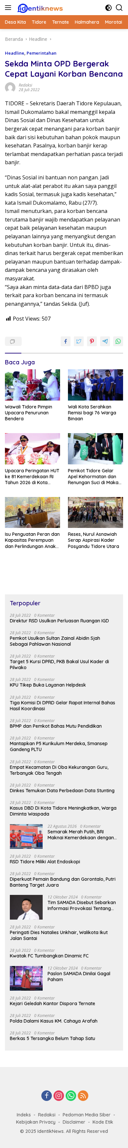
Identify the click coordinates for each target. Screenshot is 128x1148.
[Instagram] (58, 1096)
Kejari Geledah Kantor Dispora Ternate (52, 1003)
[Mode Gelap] (108, 7)
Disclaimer (74, 1122)
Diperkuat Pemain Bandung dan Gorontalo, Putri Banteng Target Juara (63, 882)
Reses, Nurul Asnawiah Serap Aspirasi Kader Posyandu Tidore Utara (94, 540)
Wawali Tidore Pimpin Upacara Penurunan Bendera (28, 413)
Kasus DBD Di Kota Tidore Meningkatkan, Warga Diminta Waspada (63, 811)
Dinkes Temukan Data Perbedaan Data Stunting (62, 791)
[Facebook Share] (66, 341)
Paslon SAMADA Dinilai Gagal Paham (79, 976)
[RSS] (83, 1096)
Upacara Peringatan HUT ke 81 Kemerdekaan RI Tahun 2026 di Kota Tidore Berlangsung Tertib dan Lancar (32, 477)
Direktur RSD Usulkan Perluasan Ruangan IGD (59, 621)
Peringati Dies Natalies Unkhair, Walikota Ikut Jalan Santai (59, 935)
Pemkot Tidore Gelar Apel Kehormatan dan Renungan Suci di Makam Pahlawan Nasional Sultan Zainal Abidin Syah (95, 477)
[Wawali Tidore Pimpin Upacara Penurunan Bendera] (32, 385)
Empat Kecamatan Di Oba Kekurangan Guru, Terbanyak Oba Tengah (59, 770)
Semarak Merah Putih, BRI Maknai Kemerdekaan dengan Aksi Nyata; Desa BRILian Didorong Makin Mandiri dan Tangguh (81, 835)
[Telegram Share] (105, 341)
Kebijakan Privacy (35, 1122)
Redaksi (46, 1115)
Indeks (24, 1115)
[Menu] (9, 7)
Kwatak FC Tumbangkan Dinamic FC (49, 956)
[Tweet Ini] (79, 341)
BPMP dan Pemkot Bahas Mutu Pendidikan (56, 726)
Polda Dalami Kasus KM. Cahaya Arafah (53, 1021)
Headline (14, 53)
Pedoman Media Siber (87, 1115)
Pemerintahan (41, 53)
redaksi (25, 85)
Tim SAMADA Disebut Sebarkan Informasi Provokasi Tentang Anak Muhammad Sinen (82, 905)
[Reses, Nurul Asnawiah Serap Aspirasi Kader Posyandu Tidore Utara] (95, 512)
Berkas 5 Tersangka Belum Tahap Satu (52, 1038)
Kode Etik (103, 1122)
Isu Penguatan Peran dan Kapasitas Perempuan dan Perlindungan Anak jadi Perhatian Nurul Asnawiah (32, 540)
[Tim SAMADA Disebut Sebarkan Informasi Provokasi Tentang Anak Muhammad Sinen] (26, 907)
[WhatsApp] (71, 1096)
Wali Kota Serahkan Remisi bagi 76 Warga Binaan (92, 413)
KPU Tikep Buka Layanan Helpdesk (48, 685)
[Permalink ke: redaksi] (10, 87)
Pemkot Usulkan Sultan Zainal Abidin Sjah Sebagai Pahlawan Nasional (55, 641)
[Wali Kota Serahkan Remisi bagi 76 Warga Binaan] (95, 385)
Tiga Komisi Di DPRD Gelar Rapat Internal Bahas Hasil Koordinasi (62, 706)
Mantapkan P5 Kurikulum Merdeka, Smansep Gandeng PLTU (59, 746)
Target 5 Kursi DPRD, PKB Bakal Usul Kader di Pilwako (59, 664)
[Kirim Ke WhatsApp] (118, 341)
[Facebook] (46, 1096)
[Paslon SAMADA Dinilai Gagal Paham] (26, 978)
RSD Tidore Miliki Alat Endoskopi (45, 862)
